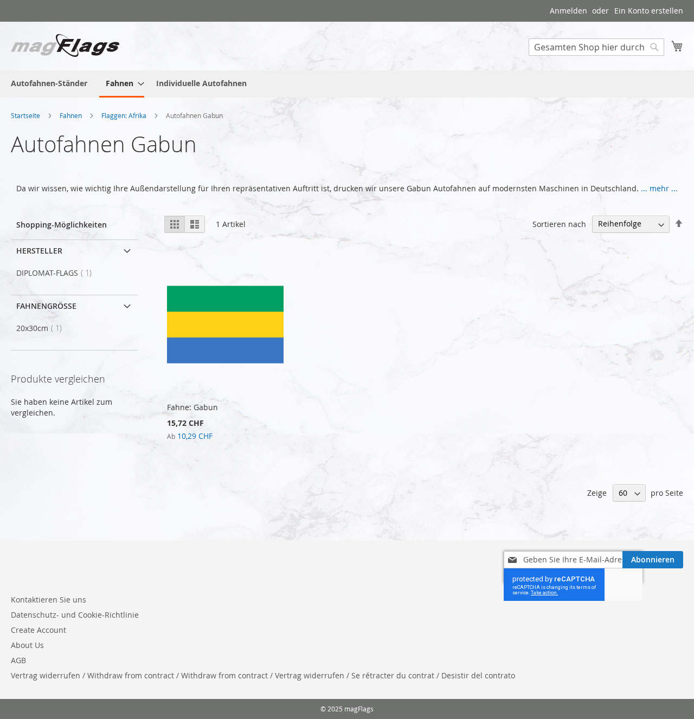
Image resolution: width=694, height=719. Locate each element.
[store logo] (65, 45)
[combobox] (596, 47)
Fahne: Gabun (192, 407)
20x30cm (42, 328)
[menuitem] (49, 83)
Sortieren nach (559, 223)
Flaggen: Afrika (124, 115)
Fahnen (71, 115)
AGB (18, 660)
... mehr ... (659, 188)
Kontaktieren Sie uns (48, 599)
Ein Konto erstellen (648, 10)
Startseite (26, 115)
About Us (27, 645)
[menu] (347, 84)
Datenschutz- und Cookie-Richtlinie (75, 615)
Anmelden (568, 10)
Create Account (38, 630)
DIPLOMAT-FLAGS (57, 273)
